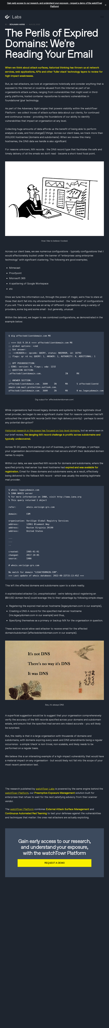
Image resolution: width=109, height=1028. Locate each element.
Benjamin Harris (17, 24)
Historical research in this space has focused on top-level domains (42, 430)
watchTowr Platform (17, 793)
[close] (105, 5)
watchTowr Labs (45, 789)
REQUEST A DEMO (54, 862)
